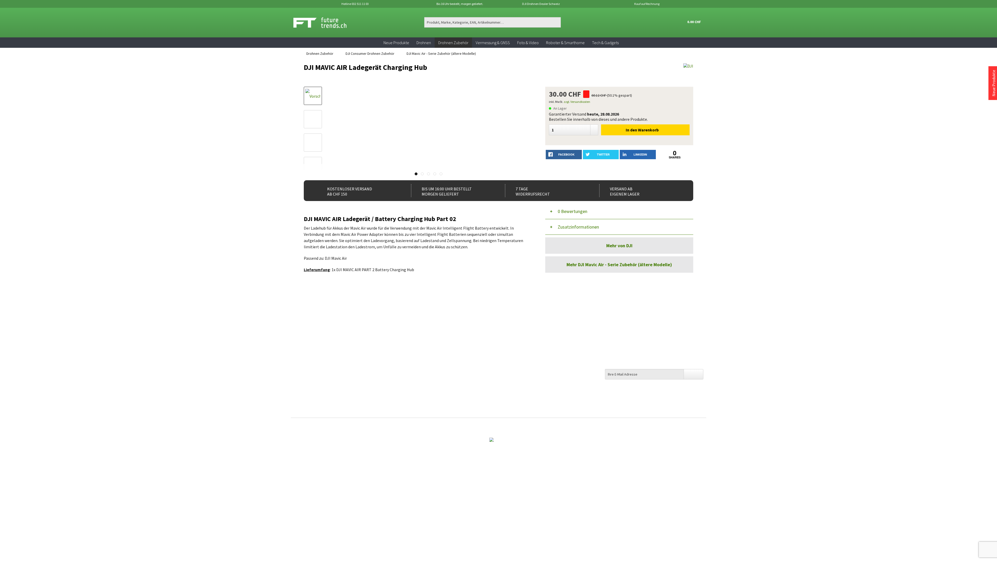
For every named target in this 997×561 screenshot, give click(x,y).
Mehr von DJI (619, 246)
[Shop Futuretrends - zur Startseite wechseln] (325, 22)
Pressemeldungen (517, 397)
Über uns (509, 334)
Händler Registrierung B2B (525, 404)
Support (404, 355)
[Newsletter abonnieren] (693, 374)
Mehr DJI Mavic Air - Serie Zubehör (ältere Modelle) (619, 265)
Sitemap (508, 348)
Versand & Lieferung (415, 341)
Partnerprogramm (517, 383)
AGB (505, 369)
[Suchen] (556, 22)
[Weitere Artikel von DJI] (688, 72)
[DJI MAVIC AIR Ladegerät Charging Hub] (313, 96)
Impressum (511, 390)
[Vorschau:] (313, 119)
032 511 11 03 (307, 352)
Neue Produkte (993, 83)
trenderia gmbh (469, 425)
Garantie (405, 362)
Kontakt (404, 334)
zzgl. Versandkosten (577, 102)
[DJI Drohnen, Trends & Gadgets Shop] (498, 439)
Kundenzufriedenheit (520, 341)
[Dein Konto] (666, 22)
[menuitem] (492, 22)
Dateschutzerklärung (520, 376)
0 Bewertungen (572, 211)
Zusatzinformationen (578, 227)
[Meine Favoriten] (653, 22)
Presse (507, 362)
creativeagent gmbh (509, 425)
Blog (505, 355)
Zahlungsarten (410, 348)
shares (675, 157)
